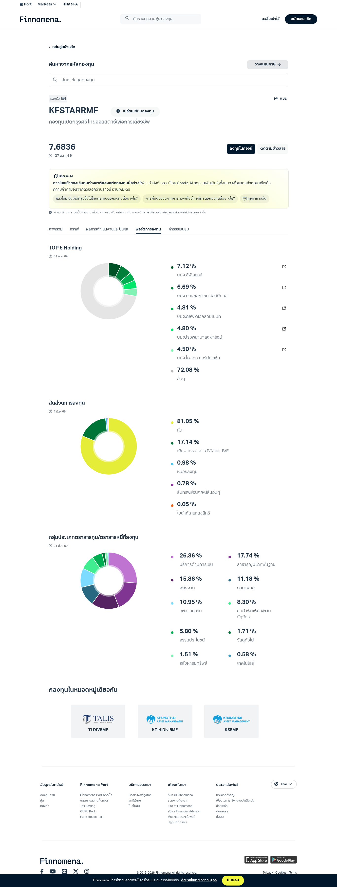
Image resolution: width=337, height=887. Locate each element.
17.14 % (188, 442)
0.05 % (186, 505)
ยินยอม (233, 880)
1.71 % (246, 632)
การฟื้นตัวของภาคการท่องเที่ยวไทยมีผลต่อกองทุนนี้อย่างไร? (190, 199)
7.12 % (186, 266)
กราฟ (74, 229)
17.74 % (248, 556)
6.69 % (186, 287)
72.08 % (188, 370)
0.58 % (246, 655)
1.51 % (189, 655)
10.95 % (191, 602)
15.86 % (191, 579)
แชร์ (283, 99)
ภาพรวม (55, 229)
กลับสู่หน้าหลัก (63, 47)
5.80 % (189, 632)
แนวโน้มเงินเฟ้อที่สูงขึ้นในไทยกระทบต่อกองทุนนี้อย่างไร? (97, 199)
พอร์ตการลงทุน (148, 229)
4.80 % (186, 329)
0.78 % (186, 484)
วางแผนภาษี (265, 64)
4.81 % (186, 308)
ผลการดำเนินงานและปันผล (107, 229)
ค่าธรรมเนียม (178, 229)
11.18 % (248, 579)
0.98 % (186, 463)
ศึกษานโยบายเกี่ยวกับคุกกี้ (199, 880)
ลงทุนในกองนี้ (241, 149)
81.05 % (188, 422)
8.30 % (246, 602)
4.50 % (186, 349)
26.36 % (191, 556)
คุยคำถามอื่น (256, 199)
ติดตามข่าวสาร (272, 149)
